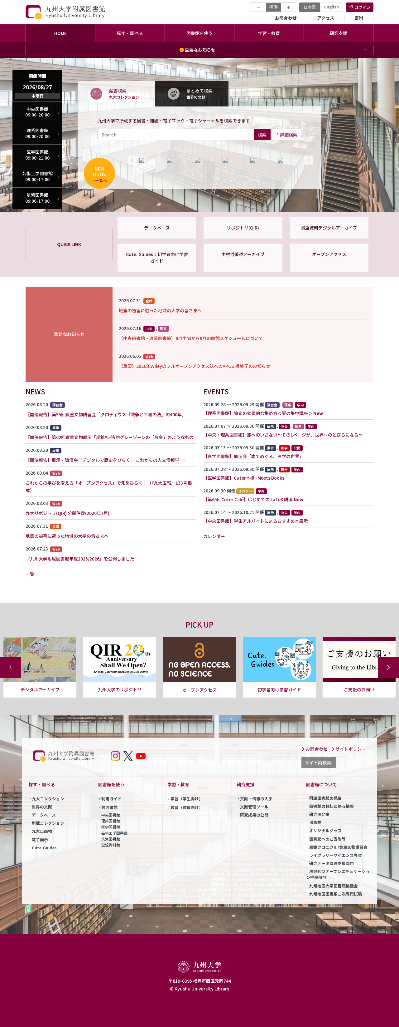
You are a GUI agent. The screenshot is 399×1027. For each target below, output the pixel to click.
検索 (262, 134)
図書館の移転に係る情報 (331, 806)
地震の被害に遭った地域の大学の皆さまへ (160, 310)
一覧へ (101, 180)
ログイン (362, 7)
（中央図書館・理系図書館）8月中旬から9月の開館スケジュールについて (191, 338)
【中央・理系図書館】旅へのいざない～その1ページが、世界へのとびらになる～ (283, 435)
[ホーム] (66, 12)
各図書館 (109, 807)
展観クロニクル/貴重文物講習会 (338, 847)
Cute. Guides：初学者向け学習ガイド (157, 257)
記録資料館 (110, 844)
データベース (157, 228)
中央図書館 (110, 814)
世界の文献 (42, 807)
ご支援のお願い (279, 689)
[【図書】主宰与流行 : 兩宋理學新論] (261, 160)
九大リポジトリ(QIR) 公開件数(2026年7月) (67, 513)
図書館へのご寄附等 (327, 839)
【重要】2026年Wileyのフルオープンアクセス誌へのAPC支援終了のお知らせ (194, 366)
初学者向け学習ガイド (199, 689)
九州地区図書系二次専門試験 (335, 894)
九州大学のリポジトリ (40, 689)
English (331, 7)
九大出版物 (42, 831)
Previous (131, 160)
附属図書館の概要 (325, 798)
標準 (273, 7)
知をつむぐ (359, 689)
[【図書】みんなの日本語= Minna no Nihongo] (205, 160)
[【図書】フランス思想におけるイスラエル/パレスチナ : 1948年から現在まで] (289, 160)
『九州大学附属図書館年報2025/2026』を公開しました (80, 558)
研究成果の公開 (254, 815)
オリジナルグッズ (325, 830)
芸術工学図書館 (114, 833)
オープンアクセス (329, 254)
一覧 (30, 574)
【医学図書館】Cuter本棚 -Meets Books (243, 478)
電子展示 (40, 839)
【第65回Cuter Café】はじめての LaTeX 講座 (248, 499)
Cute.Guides (44, 848)
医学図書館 (110, 826)
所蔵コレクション (48, 823)
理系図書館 (110, 820)
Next (307, 160)
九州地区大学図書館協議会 (333, 886)
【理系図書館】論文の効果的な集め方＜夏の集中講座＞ (257, 413)
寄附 (358, 18)
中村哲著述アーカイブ (243, 254)
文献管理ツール (254, 807)
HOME (60, 33)
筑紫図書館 (110, 839)
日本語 (310, 7)
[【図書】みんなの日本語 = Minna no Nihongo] (150, 160)
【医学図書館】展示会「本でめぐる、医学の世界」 (253, 456)
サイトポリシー (350, 749)
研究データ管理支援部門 (331, 863)
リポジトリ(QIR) (243, 228)
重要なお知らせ (199, 50)
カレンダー (214, 536)
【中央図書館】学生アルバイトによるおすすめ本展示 (255, 521)
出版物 (315, 822)
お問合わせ (286, 18)
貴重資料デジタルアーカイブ (329, 228)
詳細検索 (288, 134)
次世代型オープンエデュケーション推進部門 (338, 874)
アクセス (325, 18)
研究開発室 (319, 814)
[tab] (116, 93)
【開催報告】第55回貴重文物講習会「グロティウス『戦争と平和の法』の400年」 (106, 414)
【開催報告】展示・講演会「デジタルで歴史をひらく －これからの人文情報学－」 (107, 460)
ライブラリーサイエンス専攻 (335, 855)
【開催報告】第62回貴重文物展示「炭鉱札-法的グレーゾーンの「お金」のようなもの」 (112, 437)
